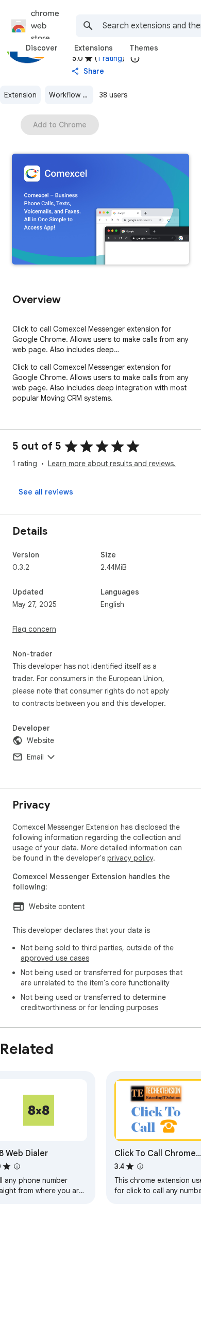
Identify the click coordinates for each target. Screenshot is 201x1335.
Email (35, 757)
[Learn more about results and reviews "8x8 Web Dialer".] (17, 1166)
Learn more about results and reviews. (112, 463)
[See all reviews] (45, 492)
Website (40, 740)
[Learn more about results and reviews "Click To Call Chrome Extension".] (140, 1166)
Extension (20, 95)
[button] (100, 210)
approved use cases (55, 958)
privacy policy (130, 858)
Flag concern (34, 629)
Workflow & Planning (71, 95)
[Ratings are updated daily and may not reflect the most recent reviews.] (135, 58)
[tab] (42, 48)
